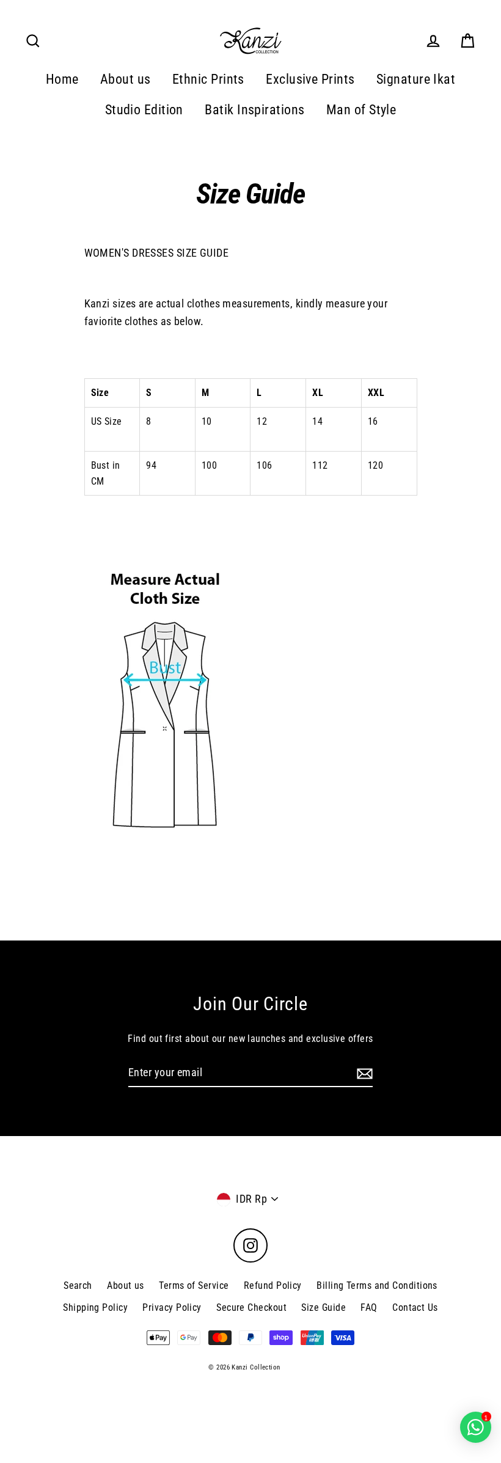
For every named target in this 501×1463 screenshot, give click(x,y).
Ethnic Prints (208, 79)
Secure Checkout (251, 1307)
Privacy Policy (171, 1307)
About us (125, 79)
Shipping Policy (95, 1307)
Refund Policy (273, 1285)
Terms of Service (194, 1285)
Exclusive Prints (310, 79)
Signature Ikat (415, 79)
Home (62, 79)
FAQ (368, 1307)
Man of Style (361, 109)
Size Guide (323, 1307)
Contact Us (415, 1307)
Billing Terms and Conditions (376, 1285)
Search (78, 1285)
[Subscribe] (363, 1073)
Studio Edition (144, 109)
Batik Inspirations (254, 109)
